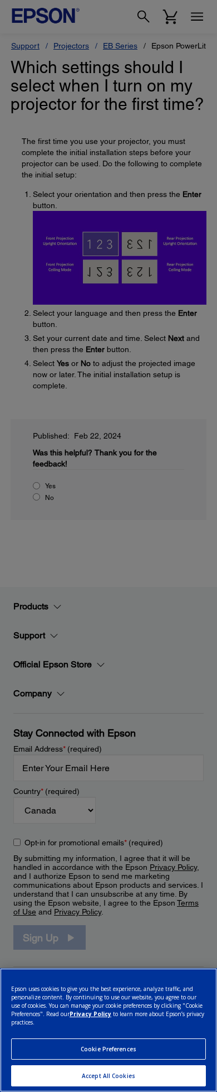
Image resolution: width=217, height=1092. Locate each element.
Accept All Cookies (108, 1076)
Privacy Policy (90, 1014)
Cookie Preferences (108, 1049)
